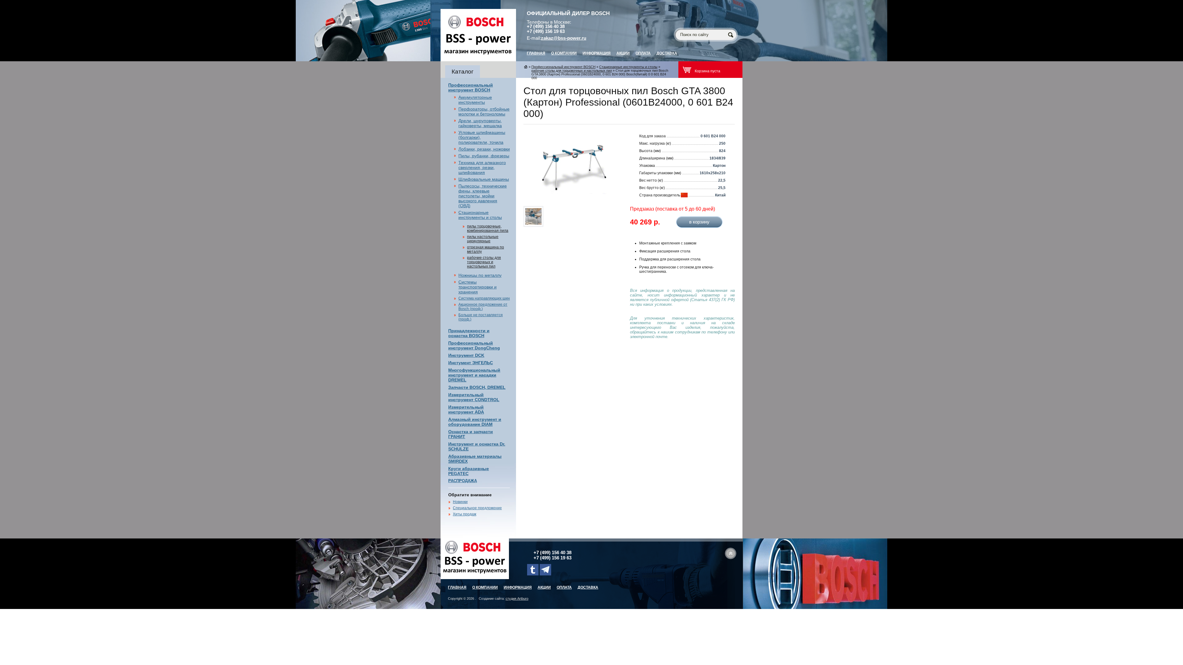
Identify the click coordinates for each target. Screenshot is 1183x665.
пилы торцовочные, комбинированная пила (487, 228)
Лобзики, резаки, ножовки (484, 149)
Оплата (643, 53)
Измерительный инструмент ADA (466, 409)
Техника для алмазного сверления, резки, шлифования (482, 167)
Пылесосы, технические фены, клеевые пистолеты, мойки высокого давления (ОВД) (482, 195)
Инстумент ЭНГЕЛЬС (470, 362)
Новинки (460, 502)
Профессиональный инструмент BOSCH (470, 87)
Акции (623, 53)
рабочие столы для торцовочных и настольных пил (484, 262)
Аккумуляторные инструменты (475, 100)
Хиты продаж (464, 514)
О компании (564, 53)
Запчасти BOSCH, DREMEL (477, 387)
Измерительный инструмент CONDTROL (473, 397)
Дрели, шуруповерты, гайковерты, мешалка (480, 123)
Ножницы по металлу (480, 275)
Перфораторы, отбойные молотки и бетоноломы (484, 111)
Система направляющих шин (484, 298)
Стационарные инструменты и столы (480, 215)
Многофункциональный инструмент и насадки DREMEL (474, 375)
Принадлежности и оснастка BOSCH (469, 333)
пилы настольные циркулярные (482, 239)
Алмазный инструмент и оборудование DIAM (474, 422)
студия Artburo (517, 598)
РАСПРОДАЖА (462, 480)
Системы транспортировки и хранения (477, 287)
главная (536, 53)
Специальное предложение (477, 508)
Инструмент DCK (466, 355)
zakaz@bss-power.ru (563, 38)
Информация (597, 53)
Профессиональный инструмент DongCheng (474, 345)
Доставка (667, 53)
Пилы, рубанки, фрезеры (483, 155)
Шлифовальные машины (483, 179)
